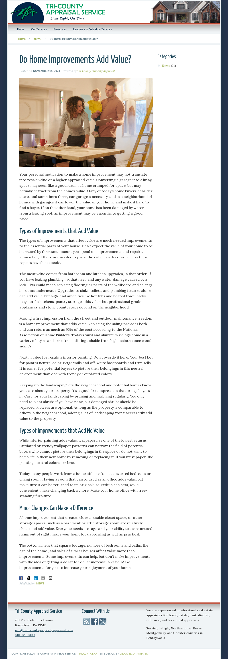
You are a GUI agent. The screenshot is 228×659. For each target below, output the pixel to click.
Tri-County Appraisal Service (114, 12)
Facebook (94, 621)
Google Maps (102, 621)
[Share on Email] (50, 578)
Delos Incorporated (134, 653)
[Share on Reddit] (43, 578)
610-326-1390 (25, 635)
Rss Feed (86, 621)
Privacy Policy (88, 653)
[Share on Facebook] (21, 578)
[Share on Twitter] (28, 578)
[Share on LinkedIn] (36, 578)
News (40, 583)
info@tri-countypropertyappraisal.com (44, 630)
